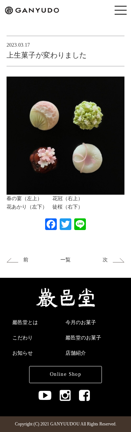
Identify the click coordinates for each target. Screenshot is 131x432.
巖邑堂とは (25, 322)
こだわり (22, 337)
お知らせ (22, 353)
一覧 (65, 259)
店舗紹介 (76, 353)
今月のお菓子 (81, 322)
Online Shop (65, 374)
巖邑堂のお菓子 (83, 337)
